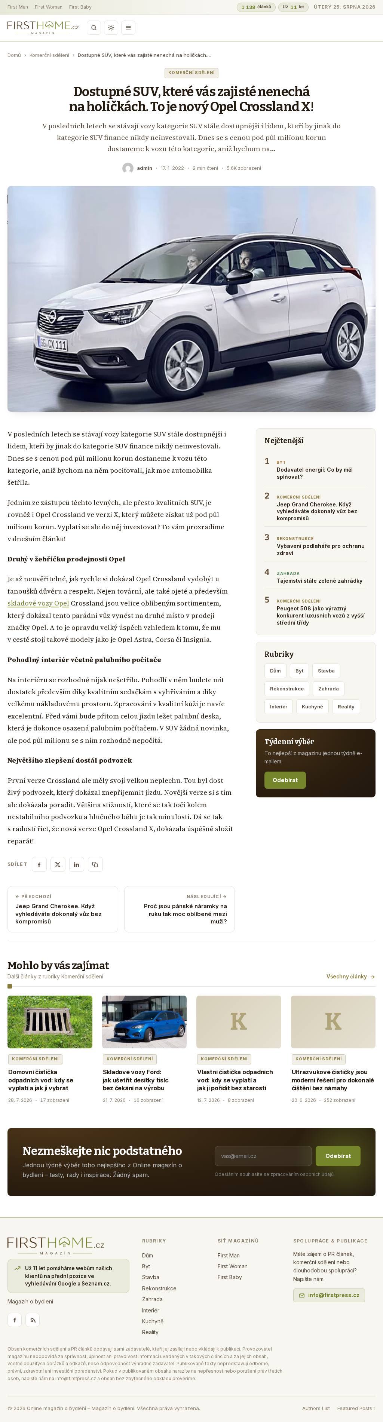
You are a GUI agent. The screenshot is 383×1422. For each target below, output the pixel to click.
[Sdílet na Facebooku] (39, 864)
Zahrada (328, 689)
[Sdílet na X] (57, 864)
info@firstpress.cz (333, 1295)
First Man (17, 7)
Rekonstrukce (287, 689)
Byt (299, 671)
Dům (275, 671)
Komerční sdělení (49, 55)
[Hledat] (94, 28)
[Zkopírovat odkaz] (95, 864)
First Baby (80, 7)
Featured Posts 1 (356, 1408)
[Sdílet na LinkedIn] (76, 864)
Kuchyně (312, 707)
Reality (346, 707)
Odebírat (285, 780)
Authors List (316, 1408)
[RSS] (32, 1320)
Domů (14, 55)
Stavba (326, 671)
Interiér (278, 707)
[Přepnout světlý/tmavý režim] (111, 28)
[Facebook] (14, 1320)
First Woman (48, 7)
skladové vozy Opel (38, 603)
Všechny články (347, 977)
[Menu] (128, 28)
